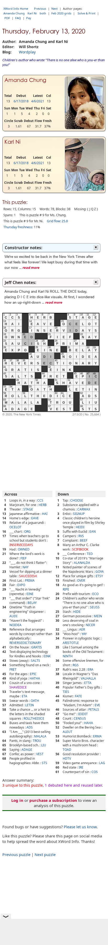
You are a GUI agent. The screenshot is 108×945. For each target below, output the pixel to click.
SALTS (35, 660)
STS (44, 763)
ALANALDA (82, 562)
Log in (17, 800)
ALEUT (67, 732)
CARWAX (83, 509)
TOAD (67, 749)
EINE (30, 594)
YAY (84, 634)
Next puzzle (45, 854)
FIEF (23, 558)
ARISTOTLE (71, 643)
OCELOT (15, 527)
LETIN (29, 705)
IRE (81, 767)
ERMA (97, 736)
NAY (26, 567)
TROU (37, 740)
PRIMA (30, 580)
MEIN (98, 616)
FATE (78, 696)
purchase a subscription (53, 800)
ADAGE (26, 749)
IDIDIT (83, 714)
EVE (97, 705)
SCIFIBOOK (80, 549)
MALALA (40, 736)
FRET (13, 669)
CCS (40, 500)
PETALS (93, 709)
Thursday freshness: (18, 227)
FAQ (18, 18)
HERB (43, 505)
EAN (92, 531)
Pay (28, 18)
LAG (102, 763)
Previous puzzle (16, 854)
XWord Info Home (15, 8)
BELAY (32, 603)
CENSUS (80, 718)
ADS (29, 727)
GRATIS (36, 647)
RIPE (66, 589)
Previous (40, 8)
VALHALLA (88, 678)
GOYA (99, 571)
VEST (40, 754)
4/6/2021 (37, 101)
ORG (27, 531)
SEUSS (95, 607)
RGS (76, 665)
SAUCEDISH (28, 576)
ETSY (99, 576)
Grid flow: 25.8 (57, 221)
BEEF (83, 540)
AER (82, 629)
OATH (35, 700)
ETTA (87, 683)
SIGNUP (79, 514)
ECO (95, 594)
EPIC (33, 674)
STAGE (28, 509)
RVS (81, 536)
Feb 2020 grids (61, 13)
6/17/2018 (21, 101)
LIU (43, 745)
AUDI (13, 616)
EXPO (21, 585)
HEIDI (80, 527)
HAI (44, 514)
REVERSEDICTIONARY (25, 643)
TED (90, 554)
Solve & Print (86, 13)
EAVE (35, 518)
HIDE (77, 611)
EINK (47, 656)
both (43, 13)
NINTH (68, 656)
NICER (90, 625)
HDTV (67, 758)
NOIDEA (15, 625)
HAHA (88, 723)
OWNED (24, 549)
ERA (90, 669)
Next (54, 8)
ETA (24, 696)
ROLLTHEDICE (34, 718)
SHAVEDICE (18, 687)
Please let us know (80, 826)
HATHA (35, 678)
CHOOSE (76, 500)
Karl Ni (32, 13)
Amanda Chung (14, 13)
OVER (81, 580)
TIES (66, 692)
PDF (7, 18)
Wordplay (27, 51)
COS (94, 772)
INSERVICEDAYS (21, 545)
